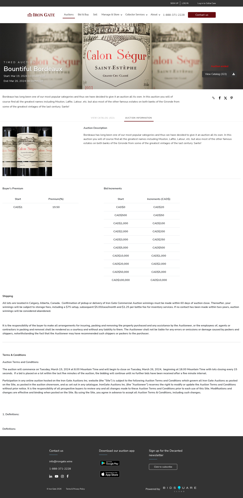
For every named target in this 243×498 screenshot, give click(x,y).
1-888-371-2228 (174, 15)
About (154, 14)
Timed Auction (20, 62)
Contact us (201, 15)
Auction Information (138, 118)
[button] (111, 14)
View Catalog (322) (216, 74)
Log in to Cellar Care (207, 3)
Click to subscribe (163, 466)
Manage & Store (110, 14)
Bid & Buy (83, 14)
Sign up (174, 3)
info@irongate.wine (60, 461)
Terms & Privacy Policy (75, 489)
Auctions (69, 14)
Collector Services (135, 14)
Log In (185, 3)
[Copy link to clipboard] (213, 98)
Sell (95, 14)
